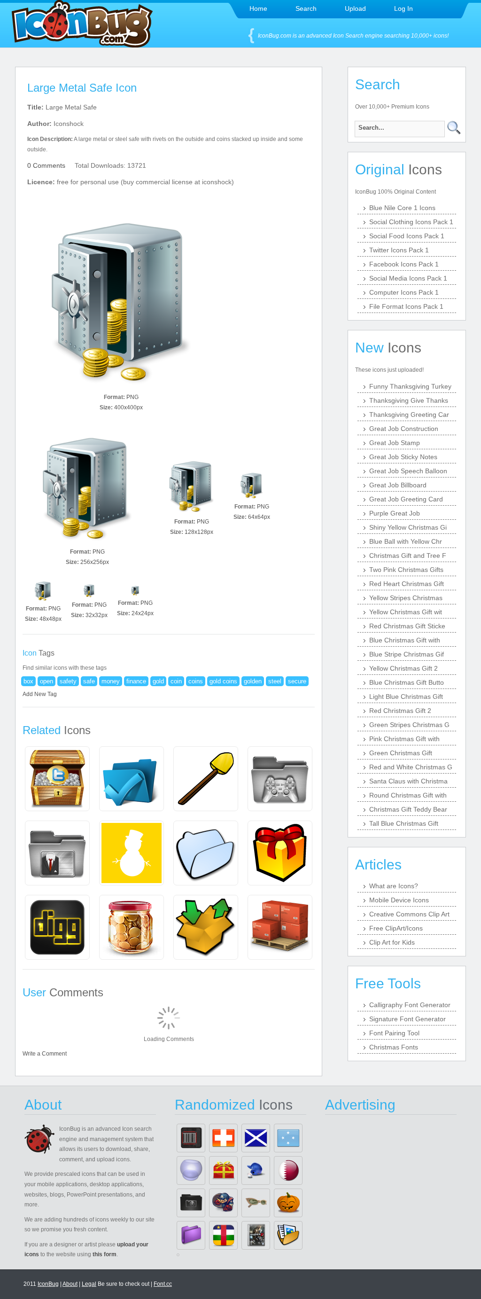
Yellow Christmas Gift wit (405, 612)
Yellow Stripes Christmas (405, 598)
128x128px (199, 532)
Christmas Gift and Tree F (407, 555)
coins (195, 681)
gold (158, 681)
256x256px (94, 562)
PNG (132, 397)
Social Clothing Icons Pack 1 (411, 222)
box (28, 681)
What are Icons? (393, 886)
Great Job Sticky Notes (403, 457)
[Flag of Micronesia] (288, 1138)
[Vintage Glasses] (256, 1203)
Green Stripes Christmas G (409, 724)
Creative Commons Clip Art (409, 914)
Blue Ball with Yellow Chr (405, 541)
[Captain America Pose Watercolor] (223, 1203)
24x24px (143, 613)
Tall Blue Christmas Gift (403, 823)
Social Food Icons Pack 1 (406, 236)
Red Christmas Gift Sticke (407, 626)
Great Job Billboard (398, 485)
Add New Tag (40, 694)
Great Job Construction (403, 428)
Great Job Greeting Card (406, 499)
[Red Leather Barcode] (191, 1138)
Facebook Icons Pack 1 (404, 264)
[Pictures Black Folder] (191, 1203)
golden (253, 681)
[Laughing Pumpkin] (288, 1203)
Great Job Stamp (394, 442)
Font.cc (163, 1284)
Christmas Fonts (393, 1047)
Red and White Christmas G (410, 767)
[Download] (121, 296)
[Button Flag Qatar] (288, 1170)
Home (258, 8)
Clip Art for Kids (392, 942)
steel (274, 681)
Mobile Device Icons (399, 900)
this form (104, 1254)
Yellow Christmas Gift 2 (403, 668)
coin (176, 681)
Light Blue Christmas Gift (406, 696)
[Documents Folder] (288, 1235)
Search (306, 8)
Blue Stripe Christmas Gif (406, 654)
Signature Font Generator (407, 1019)
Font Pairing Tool (394, 1033)
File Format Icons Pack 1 (406, 306)
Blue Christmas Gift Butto (406, 682)
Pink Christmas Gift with (404, 739)
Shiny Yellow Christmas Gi (408, 527)
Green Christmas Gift (400, 753)
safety (68, 681)
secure (297, 681)
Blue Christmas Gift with (404, 640)
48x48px (50, 619)
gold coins (223, 681)
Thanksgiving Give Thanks (408, 400)
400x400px (128, 407)
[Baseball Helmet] (256, 1170)
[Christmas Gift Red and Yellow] (223, 1170)
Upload (355, 8)
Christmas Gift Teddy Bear (408, 809)
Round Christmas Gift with (408, 795)
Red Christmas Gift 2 (400, 710)
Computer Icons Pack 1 (404, 292)
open (46, 681)
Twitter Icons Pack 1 (399, 250)
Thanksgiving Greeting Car (409, 414)
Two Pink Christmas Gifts (406, 569)
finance (136, 681)
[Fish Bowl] (191, 1170)
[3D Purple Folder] (191, 1235)
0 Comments (46, 165)
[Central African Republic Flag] (223, 1235)
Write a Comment (45, 1053)
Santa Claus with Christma (408, 781)
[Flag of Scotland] (256, 1138)
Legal (89, 1284)
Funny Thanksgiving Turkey (410, 386)
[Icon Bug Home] (82, 45)
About (70, 1284)
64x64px (259, 517)
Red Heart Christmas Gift (406, 583)
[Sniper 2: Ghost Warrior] (256, 1235)
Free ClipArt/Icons (396, 928)
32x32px (96, 615)
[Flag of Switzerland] (223, 1138)
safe (89, 681)
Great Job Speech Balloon (408, 471)
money (110, 681)
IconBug (48, 1284)
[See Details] (57, 779)
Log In (403, 8)
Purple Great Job (394, 513)
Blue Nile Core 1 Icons (402, 207)
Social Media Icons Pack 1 (408, 278)
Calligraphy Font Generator (409, 1005)
